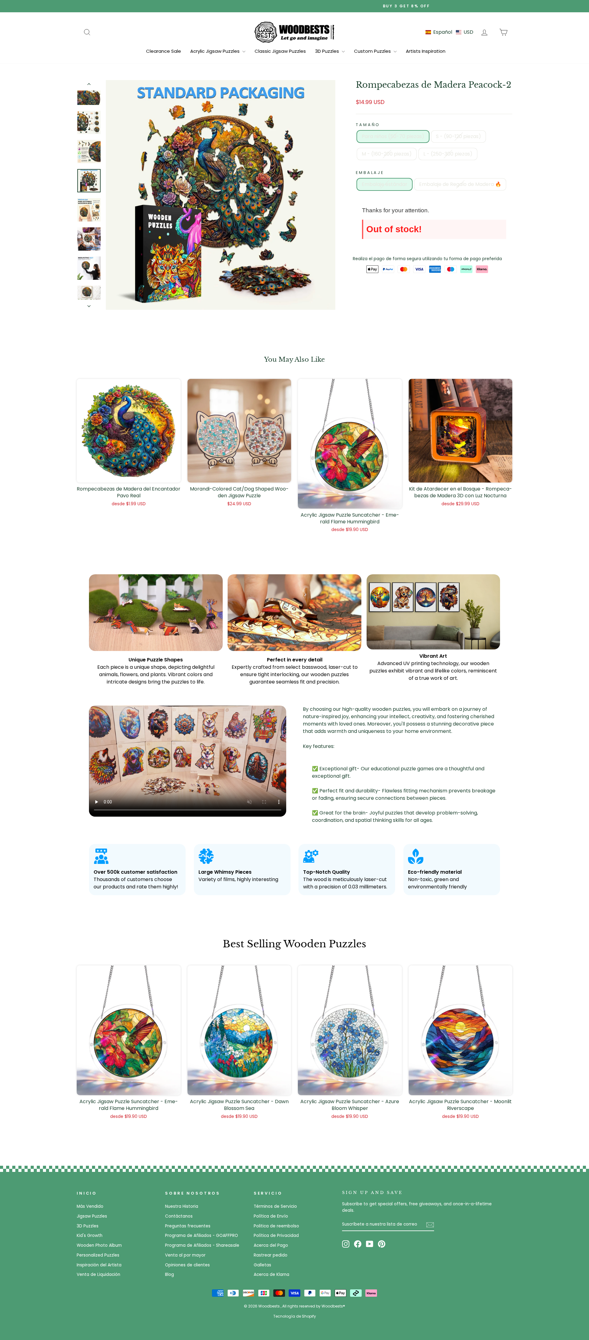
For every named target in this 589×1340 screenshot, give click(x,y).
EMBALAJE (370, 172)
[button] (449, 32)
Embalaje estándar (384, 184)
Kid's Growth (89, 1235)
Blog (169, 1274)
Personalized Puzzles (98, 1255)
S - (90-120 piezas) (458, 136)
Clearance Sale (163, 51)
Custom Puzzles (373, 51)
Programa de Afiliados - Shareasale (202, 1245)
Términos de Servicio (275, 1206)
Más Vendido (90, 1206)
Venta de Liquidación (98, 1274)
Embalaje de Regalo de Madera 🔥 (460, 184)
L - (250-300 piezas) (447, 153)
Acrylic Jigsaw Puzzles (215, 51)
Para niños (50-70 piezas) (393, 136)
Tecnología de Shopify (294, 1316)
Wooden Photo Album (99, 1245)
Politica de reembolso (276, 1226)
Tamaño (368, 124)
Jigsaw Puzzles (92, 1216)
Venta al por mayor (185, 1255)
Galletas (262, 1265)
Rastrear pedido (270, 1255)
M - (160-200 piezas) (387, 153)
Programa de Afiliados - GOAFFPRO (201, 1235)
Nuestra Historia (181, 1206)
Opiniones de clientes (187, 1265)
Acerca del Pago (271, 1245)
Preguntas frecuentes (187, 1226)
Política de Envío (271, 1216)
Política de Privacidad (276, 1235)
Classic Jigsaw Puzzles (280, 51)
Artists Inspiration (425, 51)
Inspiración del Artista (99, 1265)
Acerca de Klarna (271, 1274)
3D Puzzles (327, 51)
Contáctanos (179, 1216)
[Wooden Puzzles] (294, 31)
